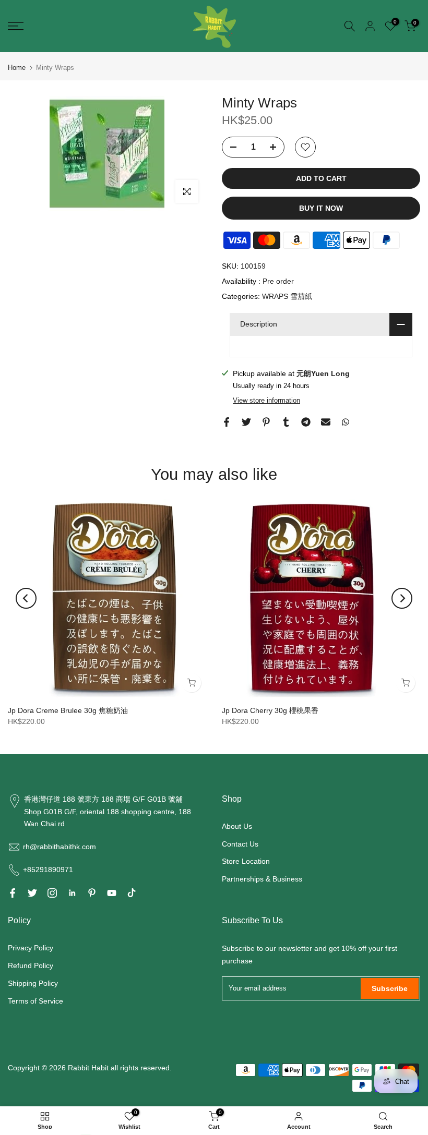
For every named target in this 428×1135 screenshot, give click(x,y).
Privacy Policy (30, 948)
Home (17, 67)
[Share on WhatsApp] (345, 422)
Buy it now (321, 208)
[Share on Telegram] (306, 422)
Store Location (246, 861)
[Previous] (26, 598)
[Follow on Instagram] (52, 893)
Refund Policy (30, 965)
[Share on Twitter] (246, 422)
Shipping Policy (33, 983)
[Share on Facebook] (226, 422)
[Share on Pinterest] (266, 422)
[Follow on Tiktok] (131, 893)
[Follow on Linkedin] (72, 893)
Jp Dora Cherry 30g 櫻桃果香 (270, 710)
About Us (237, 826)
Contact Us (240, 844)
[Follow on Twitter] (32, 893)
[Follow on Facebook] (12, 893)
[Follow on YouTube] (111, 893)
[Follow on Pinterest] (92, 893)
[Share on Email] (325, 422)
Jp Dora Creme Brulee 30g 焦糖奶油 (68, 710)
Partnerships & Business (262, 879)
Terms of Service (35, 1001)
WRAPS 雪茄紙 (287, 296)
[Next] (401, 598)
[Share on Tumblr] (286, 422)
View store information (266, 400)
